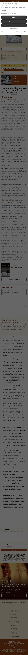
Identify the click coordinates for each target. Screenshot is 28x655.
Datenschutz (24, 31)
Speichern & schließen (14, 21)
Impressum (18, 31)
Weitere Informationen (14, 28)
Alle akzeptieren (14, 17)
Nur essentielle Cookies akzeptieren (14, 25)
